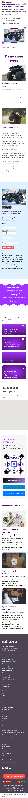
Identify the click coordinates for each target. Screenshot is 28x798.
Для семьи (4, 720)
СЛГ (3, 755)
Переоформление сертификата (9, 762)
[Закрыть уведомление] (27, 794)
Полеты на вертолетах (7, 659)
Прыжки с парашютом (7, 672)
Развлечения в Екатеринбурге (9, 707)
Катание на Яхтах (6, 686)
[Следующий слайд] (24, 197)
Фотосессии (5, 697)
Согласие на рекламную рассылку (10, 737)
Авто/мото (13, 47)
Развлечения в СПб (6, 702)
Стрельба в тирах (6, 690)
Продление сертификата (8, 759)
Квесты (3, 695)
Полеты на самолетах (7, 657)
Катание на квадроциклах (8, 679)
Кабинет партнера (6, 753)
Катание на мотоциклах (7, 677)
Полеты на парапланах (7, 666)
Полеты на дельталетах (7, 668)
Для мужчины (5, 716)
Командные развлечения (8, 688)
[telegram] (3, 768)
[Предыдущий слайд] (4, 197)
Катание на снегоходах (7, 681)
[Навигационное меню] (24, 3)
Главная (3, 47)
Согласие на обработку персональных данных (13, 732)
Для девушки (5, 713)
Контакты (4, 742)
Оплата (4, 728)
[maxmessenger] (6, 768)
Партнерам (4, 750)
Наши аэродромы (6, 746)
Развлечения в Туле (6, 709)
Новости (4, 744)
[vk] (10, 768)
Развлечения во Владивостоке (9, 704)
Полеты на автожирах (7, 670)
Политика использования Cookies (10, 734)
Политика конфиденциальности (9, 730)
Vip (2, 711)
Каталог (8, 47)
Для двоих (4, 718)
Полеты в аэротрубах (7, 675)
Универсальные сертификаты (9, 654)
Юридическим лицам (7, 757)
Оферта (4, 725)
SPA (3, 693)
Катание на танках (6, 684)
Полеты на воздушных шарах (9, 661)
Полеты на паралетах (7, 663)
